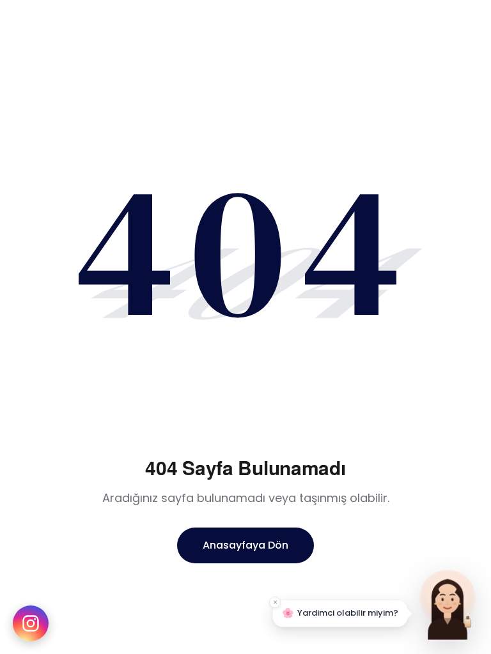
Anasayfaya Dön (245, 545)
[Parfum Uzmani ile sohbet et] (447, 603)
